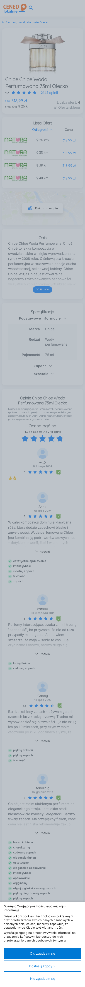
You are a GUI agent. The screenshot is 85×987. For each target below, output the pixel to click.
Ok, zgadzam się (42, 953)
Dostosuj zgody (40, 966)
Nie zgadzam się (42, 978)
